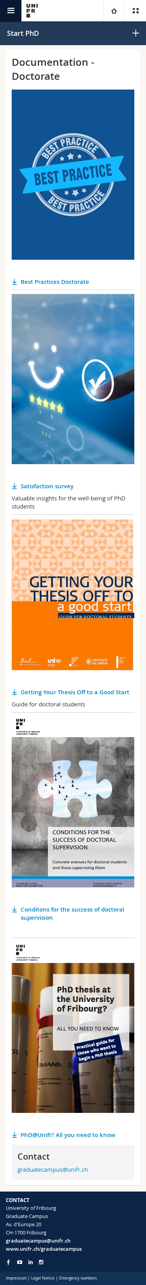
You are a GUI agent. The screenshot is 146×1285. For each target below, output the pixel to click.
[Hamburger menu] (10, 10)
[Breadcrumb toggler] (114, 10)
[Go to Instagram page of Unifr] (41, 1262)
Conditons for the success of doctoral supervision (72, 913)
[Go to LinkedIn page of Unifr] (30, 1262)
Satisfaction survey (47, 486)
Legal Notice (43, 1278)
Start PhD (23, 33)
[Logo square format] (32, 10)
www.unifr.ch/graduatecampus (44, 1248)
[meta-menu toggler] (135, 10)
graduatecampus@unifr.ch (53, 1169)
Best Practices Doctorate (55, 282)
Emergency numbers (78, 1278)
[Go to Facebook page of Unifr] (8, 1262)
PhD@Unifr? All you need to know (68, 1135)
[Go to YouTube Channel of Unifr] (19, 1262)
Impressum (16, 1278)
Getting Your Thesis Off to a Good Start (75, 692)
